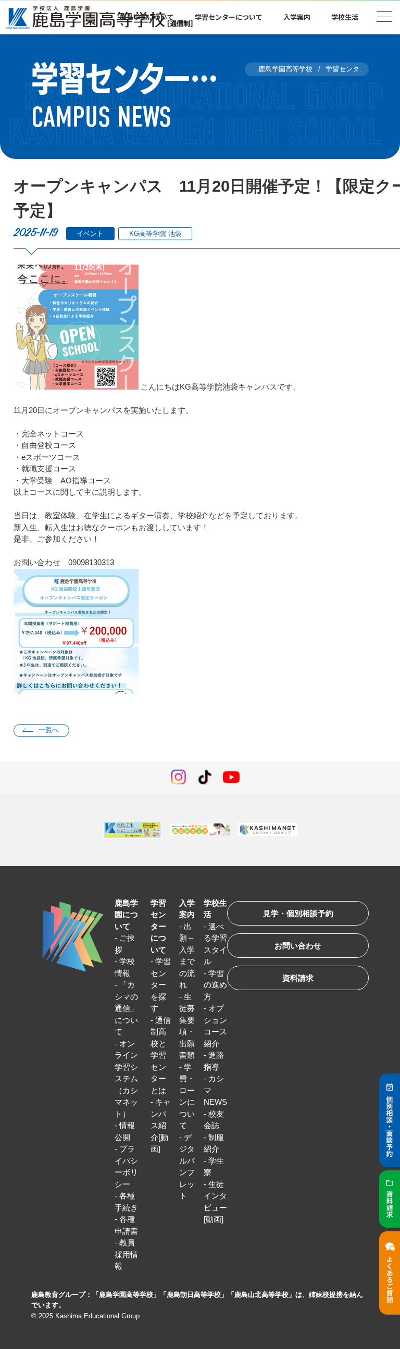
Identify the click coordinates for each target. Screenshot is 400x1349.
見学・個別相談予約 (298, 913)
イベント (90, 234)
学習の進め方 (215, 985)
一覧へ (49, 730)
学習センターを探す (161, 985)
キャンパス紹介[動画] (161, 1125)
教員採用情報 (126, 1254)
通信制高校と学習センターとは (161, 1055)
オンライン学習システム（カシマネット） (126, 1078)
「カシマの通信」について (126, 1008)
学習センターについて (158, 926)
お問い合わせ (297, 945)
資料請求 (298, 977)
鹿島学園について (126, 914)
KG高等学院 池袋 (155, 234)
